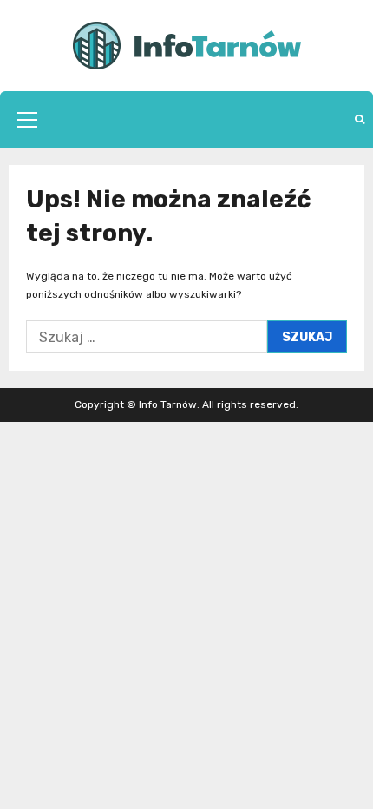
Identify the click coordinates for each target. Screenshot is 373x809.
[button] (27, 120)
